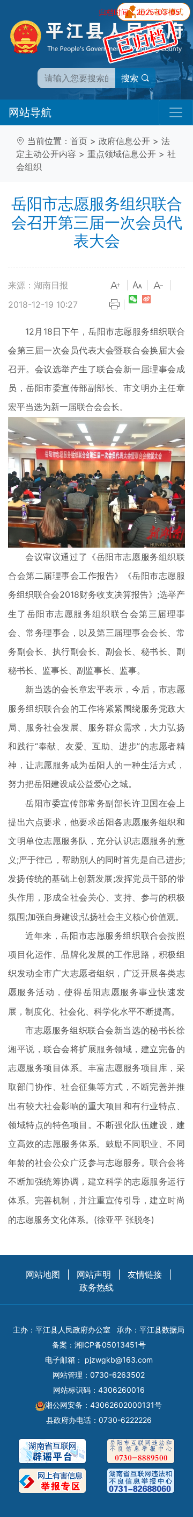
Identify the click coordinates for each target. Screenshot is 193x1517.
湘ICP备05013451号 (110, 1344)
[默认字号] (137, 285)
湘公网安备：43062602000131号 (103, 1404)
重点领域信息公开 (121, 153)
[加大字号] (116, 285)
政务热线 (96, 1287)
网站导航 (30, 112)
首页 (78, 141)
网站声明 (94, 1274)
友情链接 (145, 1274)
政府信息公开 (124, 141)
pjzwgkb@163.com (119, 1359)
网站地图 (43, 1274)
